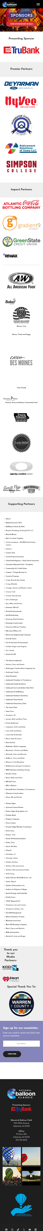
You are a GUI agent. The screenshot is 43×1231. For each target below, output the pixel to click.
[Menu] (38, 4)
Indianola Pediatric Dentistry (17, 696)
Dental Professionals (14, 611)
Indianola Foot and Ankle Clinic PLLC (20, 688)
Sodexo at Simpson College (16, 889)
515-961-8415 (21, 1140)
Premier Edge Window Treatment (18, 827)
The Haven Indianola (14, 660)
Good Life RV (11, 654)
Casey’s (9, 549)
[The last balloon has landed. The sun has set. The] (31, 1156)
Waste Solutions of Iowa (15, 917)
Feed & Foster (11, 639)
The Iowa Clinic (11, 707)
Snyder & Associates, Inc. (15, 885)
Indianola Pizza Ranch (14, 700)
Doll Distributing (12, 615)
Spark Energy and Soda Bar (16, 893)
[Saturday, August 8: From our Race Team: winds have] (12, 1176)
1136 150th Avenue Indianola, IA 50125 (21, 1123)
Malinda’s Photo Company (16, 746)
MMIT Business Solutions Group (18, 770)
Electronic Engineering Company (18, 635)
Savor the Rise (11, 846)
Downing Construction (14, 623)
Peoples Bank (11, 815)
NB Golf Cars (11, 782)
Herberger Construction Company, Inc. (20, 668)
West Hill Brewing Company (16, 924)
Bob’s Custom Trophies (14, 538)
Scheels (8, 850)
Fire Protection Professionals (17, 643)
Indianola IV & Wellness (15, 692)
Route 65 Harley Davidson (16, 839)
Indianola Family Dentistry (16, 684)
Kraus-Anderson (12, 723)
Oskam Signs (11, 803)
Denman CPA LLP (12, 607)
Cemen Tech (10, 553)
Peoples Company (12, 819)
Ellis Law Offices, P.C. (14, 631)
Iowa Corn (10, 711)
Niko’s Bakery (11, 785)
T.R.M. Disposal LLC (13, 901)
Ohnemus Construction (14, 793)
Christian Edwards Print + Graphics (19, 564)
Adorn (8, 519)
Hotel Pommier (11, 676)
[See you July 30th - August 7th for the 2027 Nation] (12, 1156)
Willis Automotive (12, 932)
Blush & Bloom (11, 534)
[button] (21, 24)
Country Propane (12, 576)
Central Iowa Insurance (15, 557)
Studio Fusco (10, 897)
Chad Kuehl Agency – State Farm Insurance (22, 561)
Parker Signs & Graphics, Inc (17, 811)
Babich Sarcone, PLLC (14, 523)
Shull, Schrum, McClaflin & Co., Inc (19, 878)
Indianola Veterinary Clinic (16, 703)
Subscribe (12, 1054)
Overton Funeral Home (14, 807)
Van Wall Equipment (13, 913)
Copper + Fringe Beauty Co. (16, 572)
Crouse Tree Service (13, 596)
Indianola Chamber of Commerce (18, 680)
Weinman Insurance (13, 921)
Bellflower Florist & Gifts (15, 527)
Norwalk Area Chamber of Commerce (20, 789)
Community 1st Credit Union (16, 568)
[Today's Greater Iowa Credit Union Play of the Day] (31, 1176)
